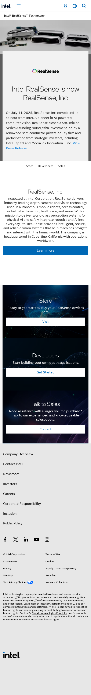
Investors (10, 484)
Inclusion (10, 514)
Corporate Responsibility (22, 504)
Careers (9, 494)
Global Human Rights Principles (49, 613)
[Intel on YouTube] (36, 540)
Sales (61, 166)
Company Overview (18, 454)
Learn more (45, 250)
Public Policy (12, 523)
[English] (75, 6)
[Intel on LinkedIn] (26, 540)
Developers (45, 166)
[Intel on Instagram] (47, 540)
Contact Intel (13, 464)
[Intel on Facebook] (5, 540)
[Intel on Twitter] (15, 540)
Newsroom (11, 474)
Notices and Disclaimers (33, 606)
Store (29, 166)
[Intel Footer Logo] (11, 655)
